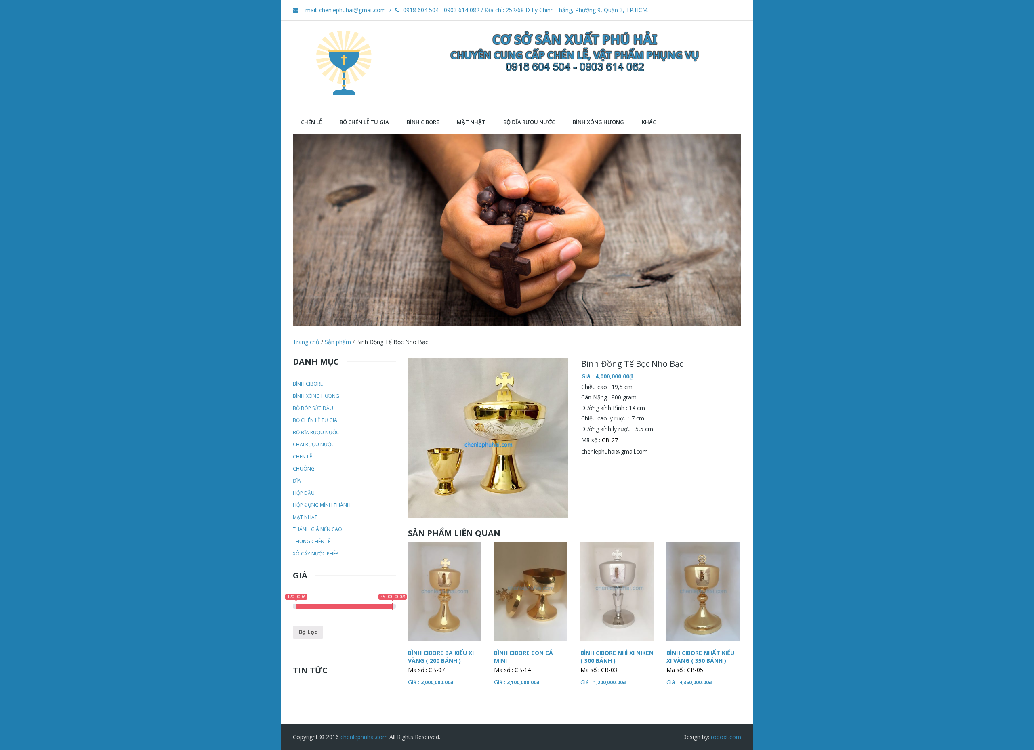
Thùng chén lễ (312, 541)
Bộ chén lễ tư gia (315, 420)
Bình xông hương (316, 396)
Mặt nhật (305, 517)
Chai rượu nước (313, 444)
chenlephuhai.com (364, 737)
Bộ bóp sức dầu (313, 408)
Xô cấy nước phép (315, 553)
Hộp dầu (304, 492)
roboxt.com (726, 737)
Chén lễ (302, 456)
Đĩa (297, 480)
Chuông (304, 468)
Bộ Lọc (307, 632)
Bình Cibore (308, 383)
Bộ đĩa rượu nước (316, 432)
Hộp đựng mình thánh (322, 505)
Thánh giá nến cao (317, 529)
